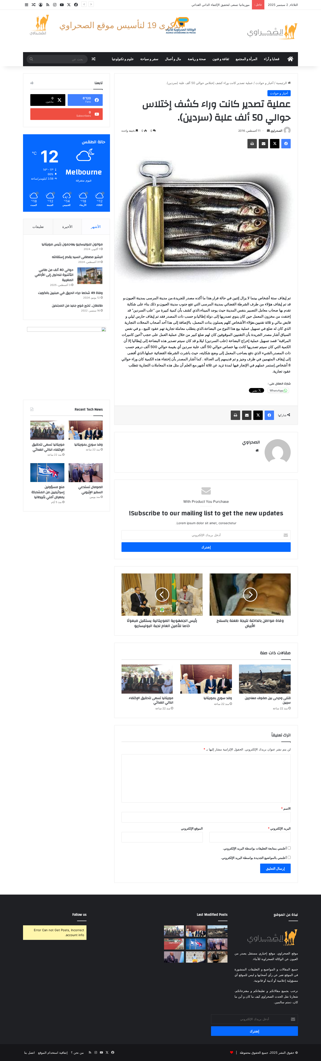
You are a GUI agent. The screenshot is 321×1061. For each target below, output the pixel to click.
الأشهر (96, 226)
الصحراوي (276, 130)
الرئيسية (282, 83)
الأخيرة (67, 226)
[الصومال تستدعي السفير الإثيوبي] (86, 472)
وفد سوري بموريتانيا (218, 698)
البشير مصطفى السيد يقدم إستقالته (77, 257)
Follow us (79, 914)
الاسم (286, 808)
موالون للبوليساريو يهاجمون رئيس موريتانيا (72, 244)
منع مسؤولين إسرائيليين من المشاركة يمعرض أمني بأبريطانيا (47, 492)
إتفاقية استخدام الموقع (53, 1052)
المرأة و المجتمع (246, 59)
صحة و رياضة (197, 59)
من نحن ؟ (77, 1052)
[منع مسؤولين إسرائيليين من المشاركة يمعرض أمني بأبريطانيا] (47, 472)
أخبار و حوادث (264, 83)
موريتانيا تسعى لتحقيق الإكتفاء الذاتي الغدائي (151, 700)
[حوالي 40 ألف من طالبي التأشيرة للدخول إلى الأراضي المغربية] (90, 275)
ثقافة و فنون (220, 59)
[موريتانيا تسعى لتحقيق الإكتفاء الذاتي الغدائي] (147, 679)
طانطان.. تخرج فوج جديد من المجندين (77, 306)
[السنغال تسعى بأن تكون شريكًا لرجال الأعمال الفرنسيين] (196, 957)
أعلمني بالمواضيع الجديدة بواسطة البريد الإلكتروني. (254, 858)
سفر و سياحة (149, 59)
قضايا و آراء (271, 59)
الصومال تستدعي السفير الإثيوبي (228, 5)
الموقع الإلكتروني (192, 828)
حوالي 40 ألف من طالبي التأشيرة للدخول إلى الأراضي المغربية (54, 275)
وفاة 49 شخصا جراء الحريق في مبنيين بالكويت (70, 293)
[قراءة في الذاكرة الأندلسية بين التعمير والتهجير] (174, 944)
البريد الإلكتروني (279, 828)
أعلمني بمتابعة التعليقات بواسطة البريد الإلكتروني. (255, 848)
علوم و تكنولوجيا (123, 59)
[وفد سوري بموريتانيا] (206, 679)
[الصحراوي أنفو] (272, 31)
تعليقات (38, 226)
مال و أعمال (173, 59)
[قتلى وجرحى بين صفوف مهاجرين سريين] (265, 679)
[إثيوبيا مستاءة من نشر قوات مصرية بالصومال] (174, 957)
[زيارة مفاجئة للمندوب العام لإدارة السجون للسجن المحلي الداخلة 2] (217, 957)
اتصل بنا (29, 1052)
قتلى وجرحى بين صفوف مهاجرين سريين (268, 700)
